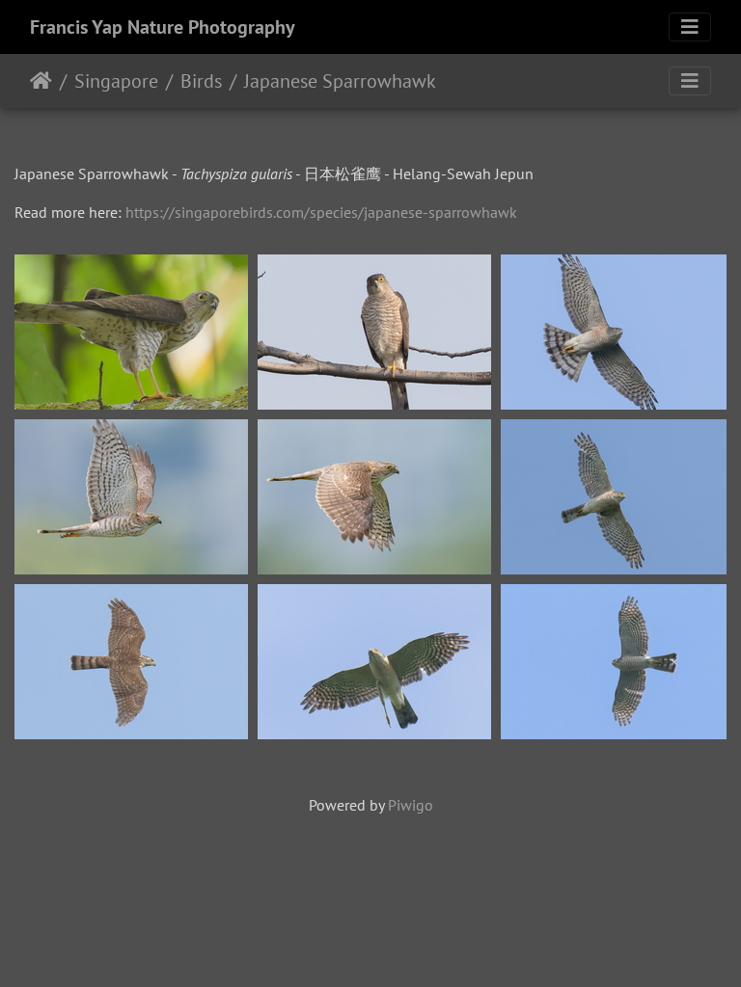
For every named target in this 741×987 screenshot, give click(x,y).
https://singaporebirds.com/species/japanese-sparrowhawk (321, 212)
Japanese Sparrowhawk (340, 80)
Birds (201, 80)
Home (41, 81)
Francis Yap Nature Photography (162, 27)
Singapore (116, 80)
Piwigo (410, 804)
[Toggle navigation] (690, 27)
